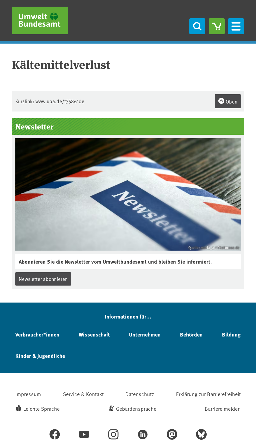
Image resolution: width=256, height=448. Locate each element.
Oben (231, 101)
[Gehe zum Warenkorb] (217, 26)
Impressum (28, 393)
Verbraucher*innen (37, 334)
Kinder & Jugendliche (40, 355)
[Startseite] (40, 20)
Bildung (231, 334)
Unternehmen (145, 334)
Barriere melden (223, 408)
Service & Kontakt (83, 393)
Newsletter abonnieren (43, 278)
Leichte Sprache (41, 408)
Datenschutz (139, 393)
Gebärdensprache (136, 408)
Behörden (191, 334)
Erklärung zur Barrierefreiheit (208, 393)
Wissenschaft (94, 334)
